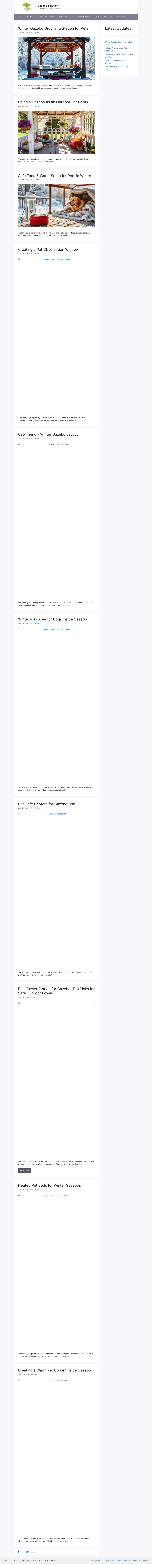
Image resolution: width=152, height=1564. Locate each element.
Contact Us (136, 1561)
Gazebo (29, 17)
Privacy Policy (96, 1561)
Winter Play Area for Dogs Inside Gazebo (52, 619)
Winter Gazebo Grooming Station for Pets (53, 28)
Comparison (120, 17)
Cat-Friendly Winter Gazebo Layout (48, 434)
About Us (126, 1561)
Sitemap (145, 1561)
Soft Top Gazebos (102, 17)
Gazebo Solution (47, 5)
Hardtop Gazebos (83, 17)
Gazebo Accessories (46, 17)
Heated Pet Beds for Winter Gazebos (49, 1185)
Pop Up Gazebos (64, 17)
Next (34, 1552)
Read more (24, 1170)
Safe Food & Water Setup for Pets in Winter (54, 176)
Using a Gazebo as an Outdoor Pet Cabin (53, 102)
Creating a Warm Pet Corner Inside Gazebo (54, 1370)
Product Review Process (112, 1561)
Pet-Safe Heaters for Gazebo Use (46, 804)
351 (28, 1552)
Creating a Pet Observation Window (48, 249)
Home (20, 17)
